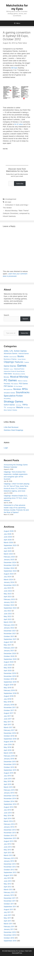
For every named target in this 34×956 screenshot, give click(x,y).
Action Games (20, 351)
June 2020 (8, 665)
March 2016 (8, 753)
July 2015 (7, 776)
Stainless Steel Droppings (13, 430)
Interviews (8, 374)
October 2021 (9, 636)
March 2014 (8, 821)
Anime (6, 356)
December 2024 (10, 562)
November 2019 (10, 676)
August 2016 (8, 742)
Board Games (13, 356)
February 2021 (9, 648)
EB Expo (14, 68)
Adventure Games (10, 353)
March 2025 (8, 554)
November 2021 (10, 633)
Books (20, 356)
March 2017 (8, 727)
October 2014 (9, 801)
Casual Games (22, 359)
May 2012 (7, 884)
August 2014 (8, 807)
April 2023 (8, 597)
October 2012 (9, 870)
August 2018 (8, 696)
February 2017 (9, 730)
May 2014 (7, 815)
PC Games (10, 380)
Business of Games (10, 359)
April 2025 (8, 551)
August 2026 (9, 531)
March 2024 (8, 579)
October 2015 (9, 767)
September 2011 (10, 907)
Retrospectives (8, 389)
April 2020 (8, 670)
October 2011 (9, 904)
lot (15, 124)
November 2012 (10, 867)
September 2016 (10, 739)
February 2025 (9, 557)
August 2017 (8, 713)
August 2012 (8, 875)
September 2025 (10, 545)
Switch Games (9, 405)
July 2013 (7, 844)
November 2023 (10, 585)
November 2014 (10, 798)
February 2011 (9, 926)
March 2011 (8, 924)
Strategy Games (13, 401)
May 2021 (7, 645)
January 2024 (9, 582)
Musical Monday (19, 376)
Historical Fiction (19, 369)
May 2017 (7, 722)
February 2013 (9, 858)
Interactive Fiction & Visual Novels (14, 371)
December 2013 (10, 830)
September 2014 (10, 804)
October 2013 (9, 835)
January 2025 (9, 559)
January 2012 (9, 895)
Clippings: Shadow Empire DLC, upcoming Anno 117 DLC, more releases (16, 498)
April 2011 (7, 921)
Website (19, 407)
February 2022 (9, 625)
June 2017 (8, 719)
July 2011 (7, 912)
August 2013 (8, 841)
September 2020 (10, 659)
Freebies (26, 362)
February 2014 (9, 824)
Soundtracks (22, 392)
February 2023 (9, 599)
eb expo (8, 202)
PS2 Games (14, 383)
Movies (6, 377)
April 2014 (7, 818)
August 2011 (8, 909)
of (17, 124)
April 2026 (8, 540)
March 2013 (8, 855)
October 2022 (9, 605)
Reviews (17, 389)
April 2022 (8, 619)
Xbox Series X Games (10, 410)
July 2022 (7, 611)
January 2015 (9, 793)
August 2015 (8, 773)
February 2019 (9, 690)
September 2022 (10, 608)
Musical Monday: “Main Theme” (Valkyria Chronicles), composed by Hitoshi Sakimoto (16, 213)
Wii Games (27, 407)
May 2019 (7, 688)
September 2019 (10, 682)
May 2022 (7, 616)
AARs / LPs (8, 351)
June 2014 (8, 813)
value (21, 124)
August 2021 (8, 642)
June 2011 (7, 915)
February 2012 (9, 892)
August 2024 (9, 574)
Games (21, 365)
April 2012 (7, 887)
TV (5, 407)
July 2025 (7, 548)
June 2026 (8, 537)
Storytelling (7, 398)
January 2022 (9, 628)
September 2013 (10, 838)
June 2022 (8, 614)
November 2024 (10, 565)
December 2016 (10, 733)
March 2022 (8, 622)
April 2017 (7, 724)
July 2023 (7, 588)
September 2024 (10, 571)
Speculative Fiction (13, 395)
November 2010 (10, 935)
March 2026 (8, 542)
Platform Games (22, 381)
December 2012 (10, 864)
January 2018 (9, 705)
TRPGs (25, 405)
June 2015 (8, 779)
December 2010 (10, 932)
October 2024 (9, 568)
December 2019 (10, 673)
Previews (7, 384)
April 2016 (7, 750)
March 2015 (8, 787)
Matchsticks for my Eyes (17, 7)
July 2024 (7, 577)
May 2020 (7, 668)
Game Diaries (10, 366)
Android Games (23, 353)
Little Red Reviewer (11, 427)
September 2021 (10, 639)
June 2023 (8, 591)
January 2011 (9, 929)
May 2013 (7, 850)
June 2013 (8, 847)
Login (6, 448)
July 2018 (7, 699)
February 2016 (9, 756)
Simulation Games (9, 392)
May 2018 (7, 702)
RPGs (25, 389)
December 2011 (10, 898)
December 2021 (10, 631)
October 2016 (9, 736)
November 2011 (10, 901)
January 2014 (9, 827)
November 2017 (10, 707)
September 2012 (10, 872)
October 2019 (9, 679)
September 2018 (10, 693)
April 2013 (7, 853)
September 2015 (10, 770)
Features (19, 362)
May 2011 (7, 918)
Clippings (9, 362)
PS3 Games (23, 384)
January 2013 (9, 861)
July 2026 (7, 534)
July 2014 (7, 810)
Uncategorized (10, 199)
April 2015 (7, 784)
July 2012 (7, 878)
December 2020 (10, 653)
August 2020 (9, 662)
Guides (11, 369)
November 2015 (10, 764)
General (6, 369)
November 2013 (10, 833)
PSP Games (8, 386)
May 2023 (7, 594)
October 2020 (9, 656)
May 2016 (7, 747)
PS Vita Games (18, 386)
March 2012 (8, 889)
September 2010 (10, 941)
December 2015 (10, 761)
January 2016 (9, 759)
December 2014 (10, 796)
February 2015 (9, 790)
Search (6, 315)
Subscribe (19, 183)
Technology (18, 405)
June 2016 (8, 744)
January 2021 (9, 651)
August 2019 (8, 685)
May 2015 (7, 781)
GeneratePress (17, 953)
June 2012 (8, 881)
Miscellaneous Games (19, 374)
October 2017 (9, 710)
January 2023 (9, 602)
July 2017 (7, 716)
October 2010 (9, 938)
